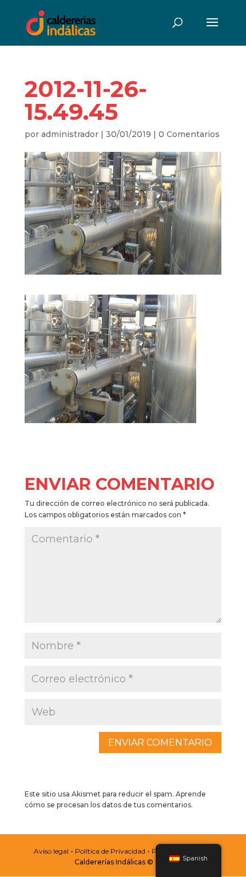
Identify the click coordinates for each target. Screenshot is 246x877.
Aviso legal (51, 851)
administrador (69, 134)
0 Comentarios (189, 134)
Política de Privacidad (110, 851)
